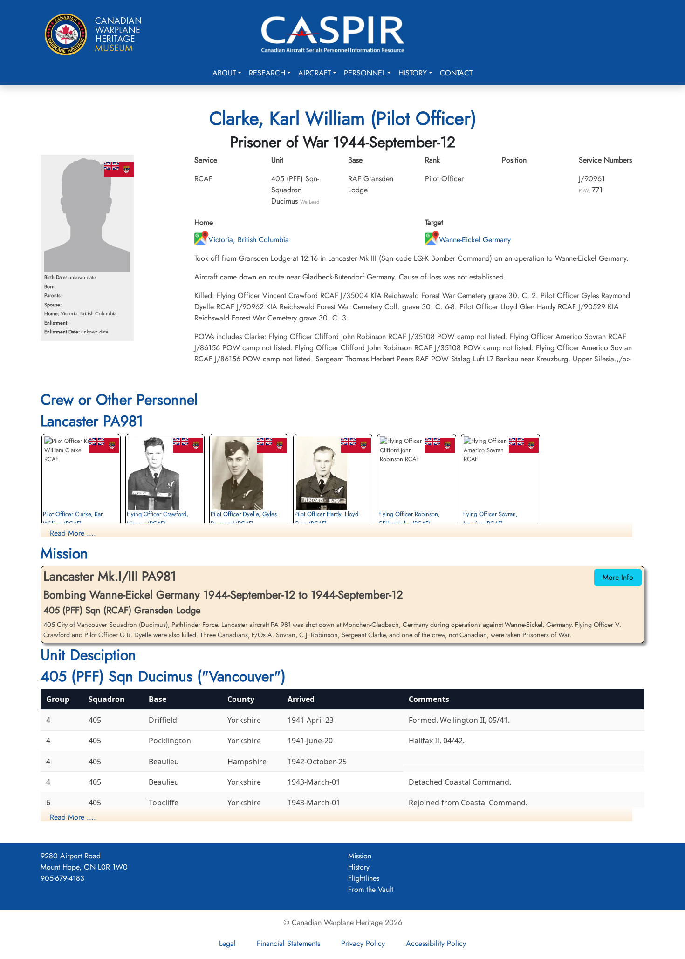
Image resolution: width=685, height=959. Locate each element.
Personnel (364, 73)
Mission (359, 855)
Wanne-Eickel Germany (475, 239)
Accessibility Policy (436, 943)
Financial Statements (288, 943)
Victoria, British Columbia (248, 239)
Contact (456, 73)
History (412, 73)
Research (267, 73)
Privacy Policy (363, 943)
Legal (227, 943)
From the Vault (370, 889)
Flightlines (363, 878)
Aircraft (314, 73)
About (224, 73)
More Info (618, 577)
